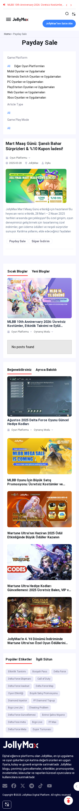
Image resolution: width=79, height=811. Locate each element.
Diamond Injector (17, 700)
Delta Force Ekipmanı (19, 678)
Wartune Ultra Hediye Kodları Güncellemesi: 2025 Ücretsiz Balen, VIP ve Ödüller (38, 588)
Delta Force (60, 671)
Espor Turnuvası (42, 729)
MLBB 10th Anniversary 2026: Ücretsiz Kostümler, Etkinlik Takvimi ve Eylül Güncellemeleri (36, 324)
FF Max (52, 722)
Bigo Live (37, 722)
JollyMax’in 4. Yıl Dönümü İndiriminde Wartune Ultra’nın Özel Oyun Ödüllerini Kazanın (36, 641)
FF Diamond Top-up (44, 700)
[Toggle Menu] (8, 19)
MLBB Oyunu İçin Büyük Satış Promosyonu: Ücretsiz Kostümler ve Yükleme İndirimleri (35, 482)
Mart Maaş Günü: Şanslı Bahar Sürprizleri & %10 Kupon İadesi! (34, 146)
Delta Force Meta (17, 729)
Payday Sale (17, 241)
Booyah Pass (39, 671)
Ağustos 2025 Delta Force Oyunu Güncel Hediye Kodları (38, 422)
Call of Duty (43, 678)
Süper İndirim (41, 241)
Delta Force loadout (18, 686)
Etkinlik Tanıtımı (17, 671)
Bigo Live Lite (15, 707)
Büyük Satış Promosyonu (44, 693)
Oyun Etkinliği (15, 693)
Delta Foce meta (17, 722)
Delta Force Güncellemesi (22, 714)
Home (7, 34)
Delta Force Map (44, 686)
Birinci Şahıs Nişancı (53, 714)
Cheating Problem (38, 707)
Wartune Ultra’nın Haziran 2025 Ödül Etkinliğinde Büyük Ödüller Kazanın (34, 535)
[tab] (7, 157)
